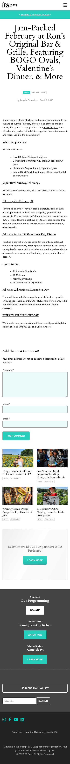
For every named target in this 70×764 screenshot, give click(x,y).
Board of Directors (34, 732)
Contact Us (52, 732)
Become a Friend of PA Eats (35, 14)
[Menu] (65, 5)
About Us (16, 732)
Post (26, 92)
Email (6, 418)
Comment (8, 370)
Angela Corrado (28, 100)
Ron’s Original (50, 127)
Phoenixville (38, 92)
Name (6, 404)
